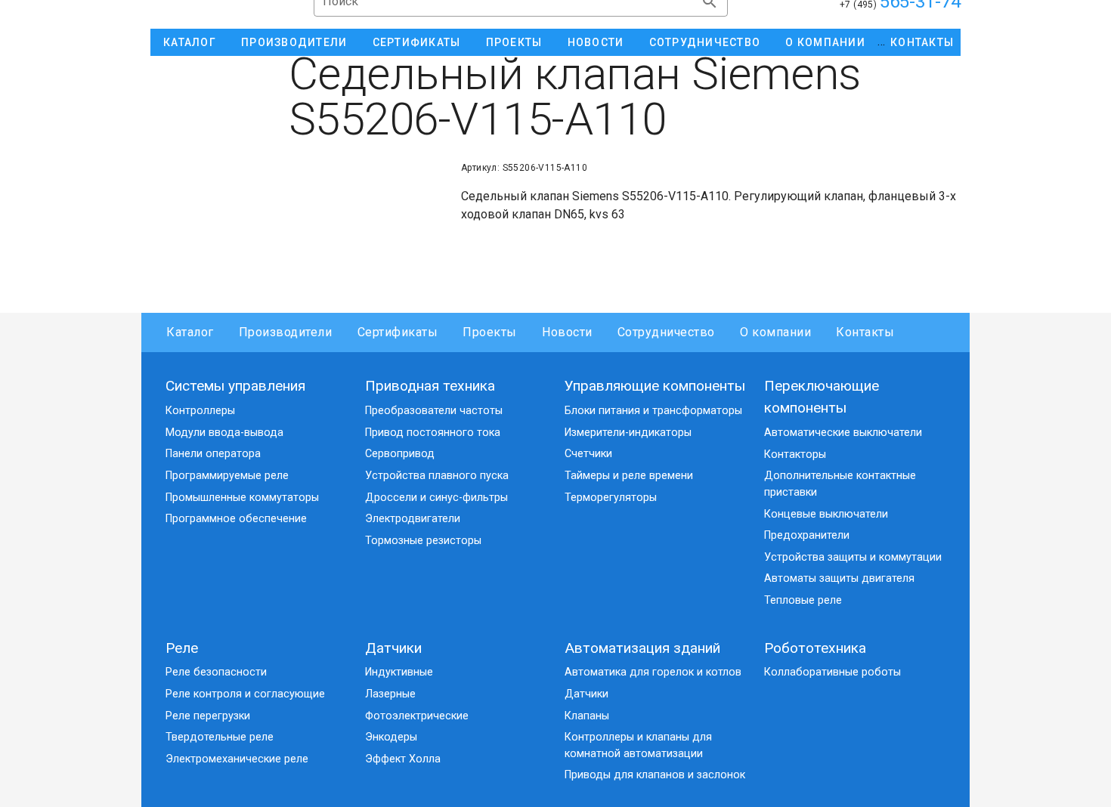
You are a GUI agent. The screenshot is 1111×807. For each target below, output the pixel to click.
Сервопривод (400, 453)
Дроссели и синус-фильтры (436, 497)
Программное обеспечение (236, 518)
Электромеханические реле (237, 759)
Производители (286, 332)
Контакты (865, 332)
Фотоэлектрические (417, 716)
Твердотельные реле (220, 737)
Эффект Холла (403, 759)
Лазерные (390, 694)
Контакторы (795, 454)
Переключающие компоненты (821, 396)
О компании (775, 332)
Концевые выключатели (826, 514)
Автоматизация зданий (642, 648)
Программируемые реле (227, 475)
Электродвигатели (412, 518)
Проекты (490, 332)
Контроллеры (200, 410)
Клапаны (587, 716)
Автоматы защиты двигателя (839, 578)
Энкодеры (391, 737)
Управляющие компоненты (655, 385)
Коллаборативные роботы (832, 672)
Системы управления (235, 385)
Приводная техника (430, 385)
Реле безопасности (216, 672)
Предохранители (806, 535)
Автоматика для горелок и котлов (653, 672)
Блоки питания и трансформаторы (653, 410)
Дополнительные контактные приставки (840, 484)
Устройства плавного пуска (437, 475)
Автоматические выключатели (843, 432)
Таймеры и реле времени (629, 475)
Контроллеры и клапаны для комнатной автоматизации (638, 745)
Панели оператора (213, 453)
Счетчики (588, 453)
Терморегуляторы (611, 497)
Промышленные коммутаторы (242, 497)
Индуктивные (399, 672)
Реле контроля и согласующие (245, 694)
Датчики (393, 648)
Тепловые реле (803, 600)
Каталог (190, 332)
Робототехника (815, 648)
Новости (567, 332)
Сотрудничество (666, 332)
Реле (182, 648)
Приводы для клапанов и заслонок (655, 774)
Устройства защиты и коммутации (853, 557)
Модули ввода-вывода (224, 432)
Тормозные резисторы (423, 540)
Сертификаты (397, 332)
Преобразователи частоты (434, 410)
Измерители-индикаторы (628, 432)
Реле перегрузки (208, 716)
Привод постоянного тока (432, 432)
